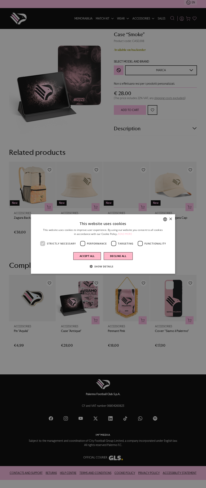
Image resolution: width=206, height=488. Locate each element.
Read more (125, 233)
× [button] (170, 219)
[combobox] (165, 219)
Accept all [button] (87, 256)
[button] (103, 266)
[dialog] (103, 244)
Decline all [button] (118, 256)
